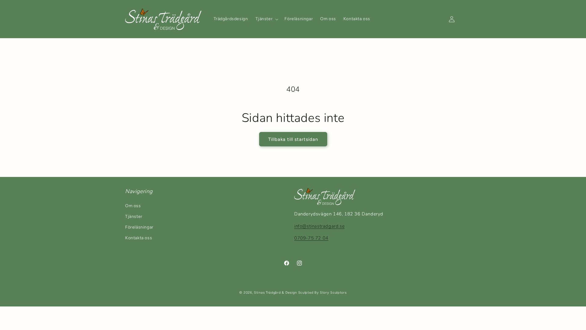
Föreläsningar (139, 227)
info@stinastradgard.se (319, 226)
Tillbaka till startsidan (293, 139)
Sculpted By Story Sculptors (322, 293)
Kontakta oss (138, 237)
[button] (266, 19)
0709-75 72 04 (311, 238)
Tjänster (134, 216)
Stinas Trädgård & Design (275, 293)
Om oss (133, 205)
